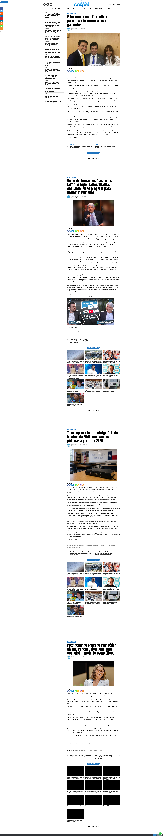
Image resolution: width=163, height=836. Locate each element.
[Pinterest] (1, 18)
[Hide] (0, 31)
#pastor (100, 727)
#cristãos (77, 324)
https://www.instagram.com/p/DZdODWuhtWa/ (79, 719)
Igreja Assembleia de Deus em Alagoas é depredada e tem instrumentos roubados (51, 77)
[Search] (114, 4)
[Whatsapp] (76, 71)
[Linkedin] (73, 71)
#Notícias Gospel (76, 327)
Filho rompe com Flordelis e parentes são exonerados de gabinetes (52, 15)
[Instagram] (81, 71)
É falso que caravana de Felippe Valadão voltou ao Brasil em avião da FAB (52, 83)
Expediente (91, 8)
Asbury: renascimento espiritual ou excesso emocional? (53, 102)
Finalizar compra (98, 8)
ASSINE (68, 8)
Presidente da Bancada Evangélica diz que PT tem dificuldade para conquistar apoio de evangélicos (52, 38)
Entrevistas (84, 8)
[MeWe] (1, 21)
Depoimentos (47, 12)
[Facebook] (68, 71)
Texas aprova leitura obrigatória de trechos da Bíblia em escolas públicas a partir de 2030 (53, 32)
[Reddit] (1, 13)
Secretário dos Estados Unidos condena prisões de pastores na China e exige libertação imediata (52, 51)
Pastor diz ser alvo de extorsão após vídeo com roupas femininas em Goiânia (52, 57)
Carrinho (73, 8)
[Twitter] (71, 71)
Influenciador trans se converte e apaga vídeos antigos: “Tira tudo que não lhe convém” (52, 90)
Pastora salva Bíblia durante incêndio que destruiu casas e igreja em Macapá (51, 44)
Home (104, 8)
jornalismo (74, 29)
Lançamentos (110, 8)
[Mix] (1, 23)
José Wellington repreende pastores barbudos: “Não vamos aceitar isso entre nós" (53, 64)
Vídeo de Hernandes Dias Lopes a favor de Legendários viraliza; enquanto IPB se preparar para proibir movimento (52, 24)
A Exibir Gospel (53, 8)
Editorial (78, 8)
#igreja (69, 327)
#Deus (82, 324)
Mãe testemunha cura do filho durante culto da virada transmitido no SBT (53, 70)
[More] (83, 71)
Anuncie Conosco (61, 8)
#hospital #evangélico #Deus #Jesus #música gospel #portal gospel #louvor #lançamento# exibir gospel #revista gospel (91, 325)
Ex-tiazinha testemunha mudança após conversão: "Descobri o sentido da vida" (52, 96)
